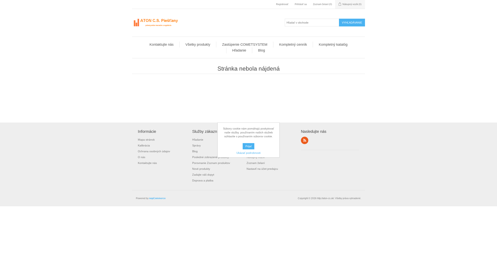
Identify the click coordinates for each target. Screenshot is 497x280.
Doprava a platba (202, 180)
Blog (261, 50)
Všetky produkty (197, 44)
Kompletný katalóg (333, 44)
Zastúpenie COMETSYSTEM (244, 44)
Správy (196, 145)
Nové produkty (201, 168)
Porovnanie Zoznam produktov (211, 162)
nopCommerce (157, 198)
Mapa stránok (146, 139)
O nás (141, 157)
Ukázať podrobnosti (248, 152)
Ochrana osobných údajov (154, 151)
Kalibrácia (144, 145)
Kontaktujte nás (161, 44)
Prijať (248, 146)
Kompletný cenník (293, 44)
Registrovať (282, 4)
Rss (304, 140)
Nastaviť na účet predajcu (262, 168)
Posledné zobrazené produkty (210, 157)
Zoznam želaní (256, 162)
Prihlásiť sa (301, 4)
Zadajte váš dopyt (203, 174)
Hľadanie (239, 50)
